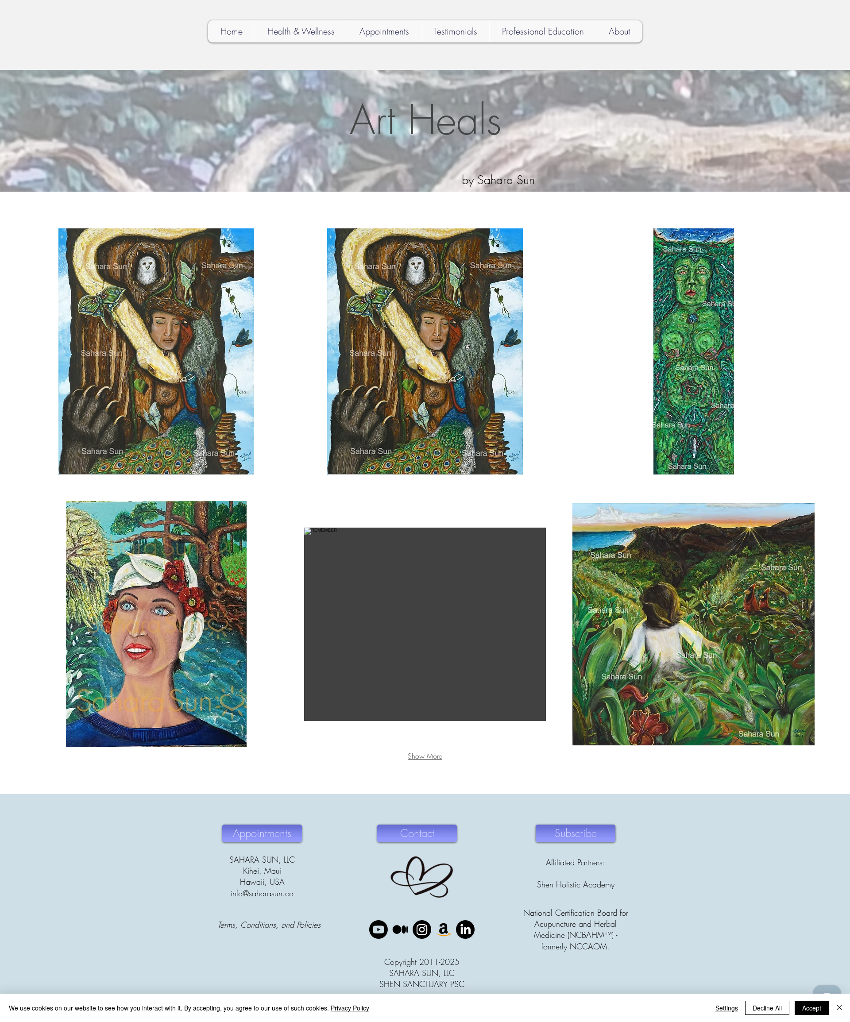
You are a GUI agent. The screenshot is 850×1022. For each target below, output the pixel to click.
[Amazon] (443, 929)
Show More (425, 756)
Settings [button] (726, 1007)
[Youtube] (378, 929)
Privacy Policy (350, 1007)
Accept (811, 1007)
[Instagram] (422, 929)
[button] (156, 351)
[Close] (839, 1008)
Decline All (767, 1007)
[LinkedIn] (465, 929)
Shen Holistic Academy (575, 884)
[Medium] (400, 929)
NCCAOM (588, 946)
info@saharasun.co (262, 893)
